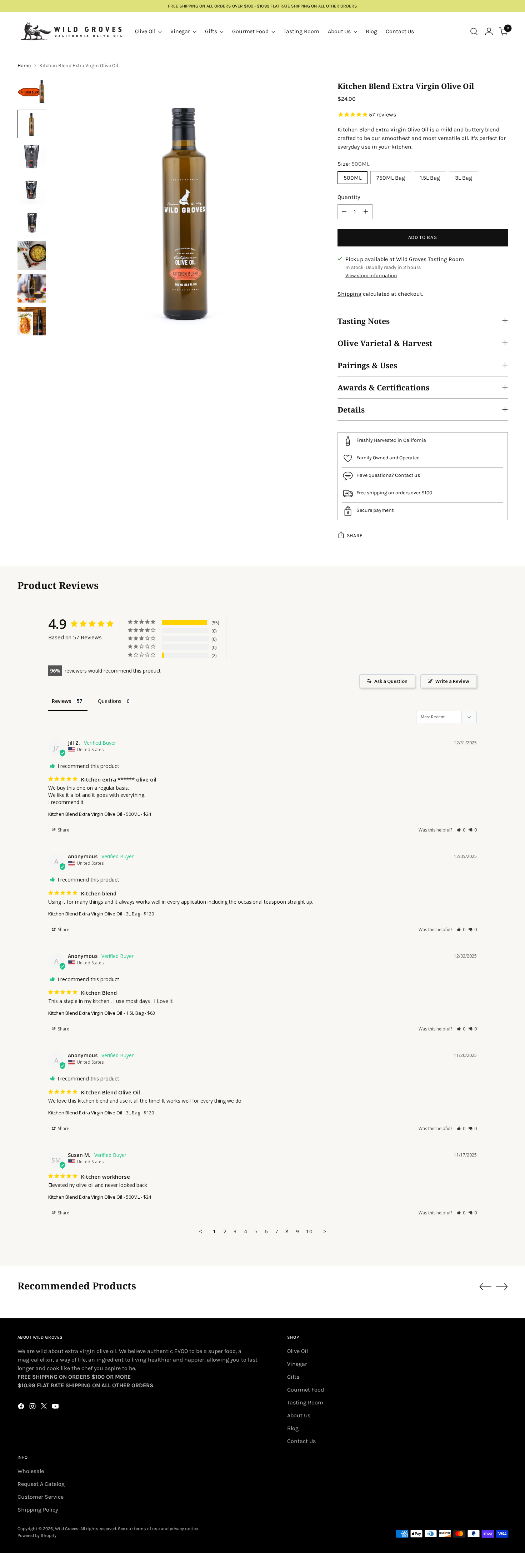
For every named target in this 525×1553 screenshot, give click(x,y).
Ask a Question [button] (391, 681)
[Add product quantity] (365, 212)
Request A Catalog (41, 1483)
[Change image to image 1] (32, 91)
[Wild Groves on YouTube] (56, 1407)
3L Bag (463, 177)
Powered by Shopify (37, 1535)
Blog (293, 1428)
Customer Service (41, 1496)
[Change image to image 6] (32, 255)
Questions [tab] (109, 701)
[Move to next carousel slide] (502, 1286)
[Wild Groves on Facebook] (22, 1407)
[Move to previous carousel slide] (485, 1287)
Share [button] (63, 830)
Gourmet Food (305, 1389)
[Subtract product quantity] (344, 212)
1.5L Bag (430, 177)
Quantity (349, 197)
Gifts (293, 1376)
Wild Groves (67, 1528)
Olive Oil (297, 1351)
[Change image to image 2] (32, 124)
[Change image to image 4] (32, 189)
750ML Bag (390, 177)
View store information (371, 276)
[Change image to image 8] (32, 321)
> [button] (324, 1231)
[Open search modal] (474, 31)
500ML (352, 177)
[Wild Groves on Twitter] (44, 1407)
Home (24, 66)
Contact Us (301, 1441)
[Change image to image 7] (32, 288)
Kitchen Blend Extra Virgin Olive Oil (85, 814)
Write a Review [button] (452, 681)
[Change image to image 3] (32, 157)
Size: (353, 163)
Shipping (349, 293)
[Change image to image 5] (32, 222)
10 (309, 1231)
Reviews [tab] (61, 701)
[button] (461, 830)
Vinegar (297, 1363)
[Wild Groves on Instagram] (33, 1407)
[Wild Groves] (71, 31)
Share (355, 536)
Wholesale (31, 1471)
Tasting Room (305, 1402)
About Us (298, 1415)
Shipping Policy (38, 1509)
